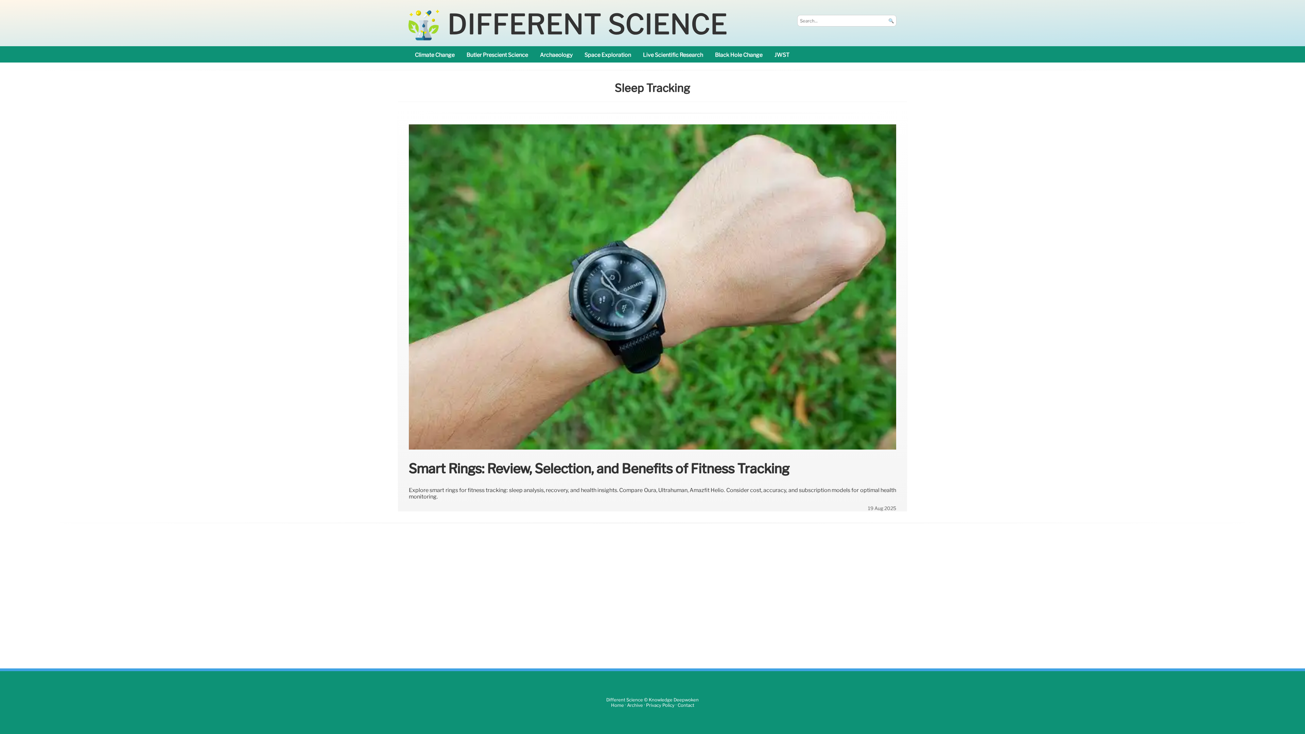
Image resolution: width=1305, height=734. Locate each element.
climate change (435, 55)
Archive (635, 705)
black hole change (739, 55)
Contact (686, 705)
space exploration (608, 55)
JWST (782, 55)
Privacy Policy (660, 705)
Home (617, 705)
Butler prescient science (497, 55)
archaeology (556, 55)
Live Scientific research (673, 55)
